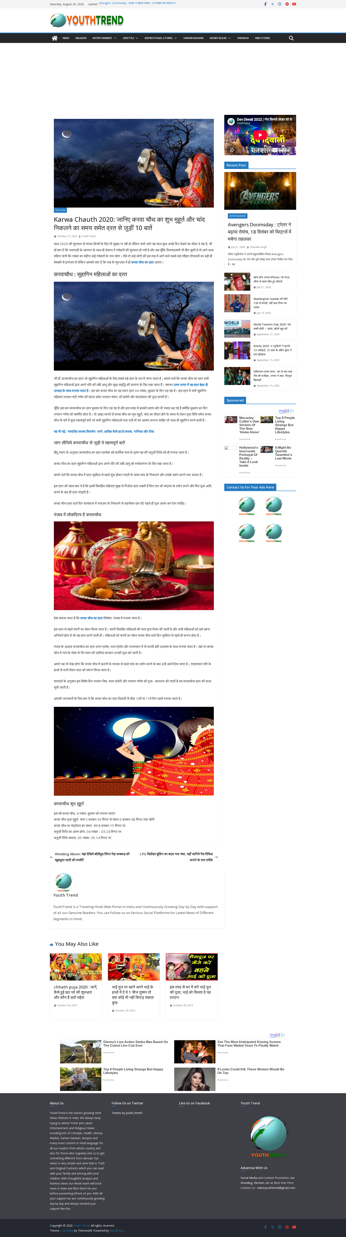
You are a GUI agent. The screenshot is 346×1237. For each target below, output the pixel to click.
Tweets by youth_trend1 (127, 1113)
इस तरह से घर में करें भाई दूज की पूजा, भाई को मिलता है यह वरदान (190, 992)
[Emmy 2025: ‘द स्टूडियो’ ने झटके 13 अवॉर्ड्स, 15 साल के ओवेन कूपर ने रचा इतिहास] (237, 353)
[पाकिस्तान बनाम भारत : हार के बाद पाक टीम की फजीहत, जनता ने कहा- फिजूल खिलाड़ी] (237, 378)
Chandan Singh (258, 247)
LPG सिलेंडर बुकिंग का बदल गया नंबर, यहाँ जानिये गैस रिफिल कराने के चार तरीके (176, 857)
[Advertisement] (173, 73)
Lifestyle (128, 38)
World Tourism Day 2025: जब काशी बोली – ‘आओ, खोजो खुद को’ (272, 326)
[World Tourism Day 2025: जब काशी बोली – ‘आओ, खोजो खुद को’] (237, 329)
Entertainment (102, 38)
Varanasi (243, 38)
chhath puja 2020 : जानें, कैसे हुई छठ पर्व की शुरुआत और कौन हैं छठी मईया (75, 992)
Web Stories (262, 38)
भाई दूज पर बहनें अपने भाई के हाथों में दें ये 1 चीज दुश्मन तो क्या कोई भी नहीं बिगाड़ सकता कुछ (133, 994)
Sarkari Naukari (193, 38)
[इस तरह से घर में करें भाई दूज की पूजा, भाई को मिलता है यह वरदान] (192, 956)
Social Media (249, 1178)
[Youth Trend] (54, 38)
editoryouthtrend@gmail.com (276, 1188)
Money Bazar (218, 38)
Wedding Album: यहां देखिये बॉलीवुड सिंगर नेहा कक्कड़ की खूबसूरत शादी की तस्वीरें (92, 857)
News (66, 38)
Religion (81, 38)
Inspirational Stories (159, 38)
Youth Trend (89, 236)
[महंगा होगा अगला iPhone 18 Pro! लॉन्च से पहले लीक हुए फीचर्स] (237, 282)
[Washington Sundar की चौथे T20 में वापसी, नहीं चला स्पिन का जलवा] (237, 306)
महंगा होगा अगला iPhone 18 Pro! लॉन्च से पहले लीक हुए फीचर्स (271, 279)
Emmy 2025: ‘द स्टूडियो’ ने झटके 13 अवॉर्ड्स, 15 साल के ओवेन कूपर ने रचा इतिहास (272, 350)
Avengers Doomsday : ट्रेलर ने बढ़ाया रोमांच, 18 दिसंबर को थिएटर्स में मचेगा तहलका (259, 231)
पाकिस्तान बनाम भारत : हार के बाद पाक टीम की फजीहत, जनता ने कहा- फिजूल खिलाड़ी (272, 376)
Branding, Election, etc (255, 1183)
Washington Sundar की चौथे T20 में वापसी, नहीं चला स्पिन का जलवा (270, 303)
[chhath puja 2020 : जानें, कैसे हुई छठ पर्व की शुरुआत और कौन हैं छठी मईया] (76, 956)
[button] (114, 38)
